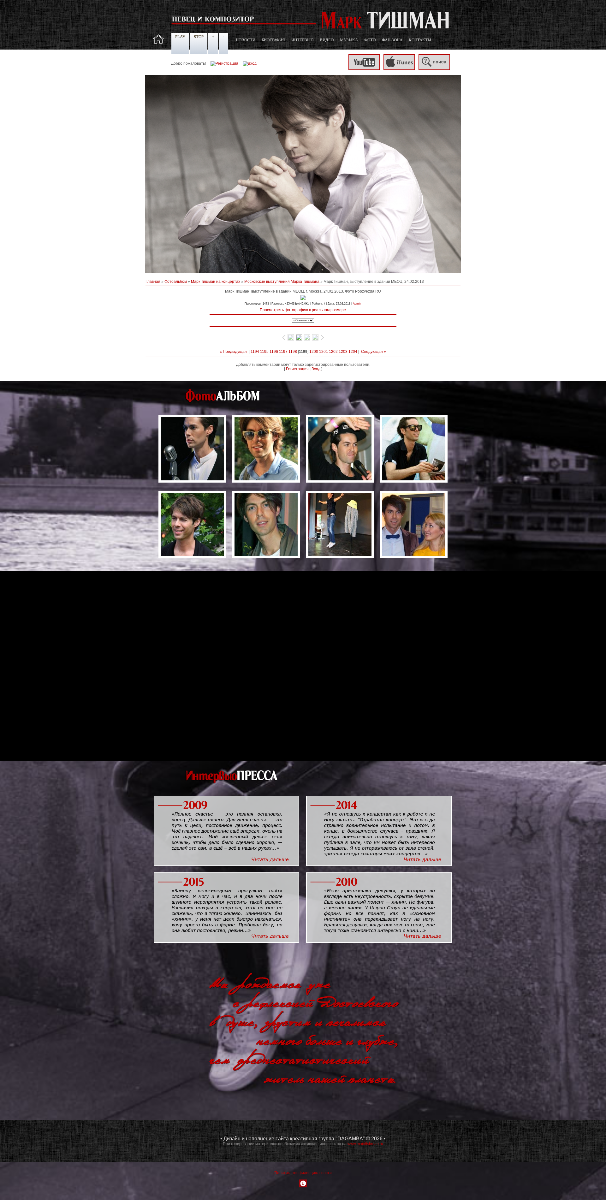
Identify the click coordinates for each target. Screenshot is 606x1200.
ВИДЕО (327, 40)
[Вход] (250, 63)
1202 (333, 351)
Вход (316, 369)
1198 (292, 351)
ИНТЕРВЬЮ (302, 40)
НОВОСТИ (245, 40)
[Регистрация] (224, 63)
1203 (343, 351)
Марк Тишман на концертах (215, 281)
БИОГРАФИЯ (273, 40)
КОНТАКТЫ (420, 40)
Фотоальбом (175, 281)
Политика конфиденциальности (303, 1173)
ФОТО (370, 40)
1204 (352, 351)
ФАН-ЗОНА (392, 40)
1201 (323, 351)
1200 (313, 351)
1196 (274, 351)
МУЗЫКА (349, 40)
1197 (283, 351)
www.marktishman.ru (365, 1144)
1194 (255, 351)
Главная (153, 281)
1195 (264, 351)
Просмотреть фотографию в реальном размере (303, 310)
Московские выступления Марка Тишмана (281, 281)
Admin (357, 303)
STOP (199, 36)
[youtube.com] (364, 69)
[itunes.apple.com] (399, 69)
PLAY (180, 36)
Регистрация (297, 369)
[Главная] (158, 42)
